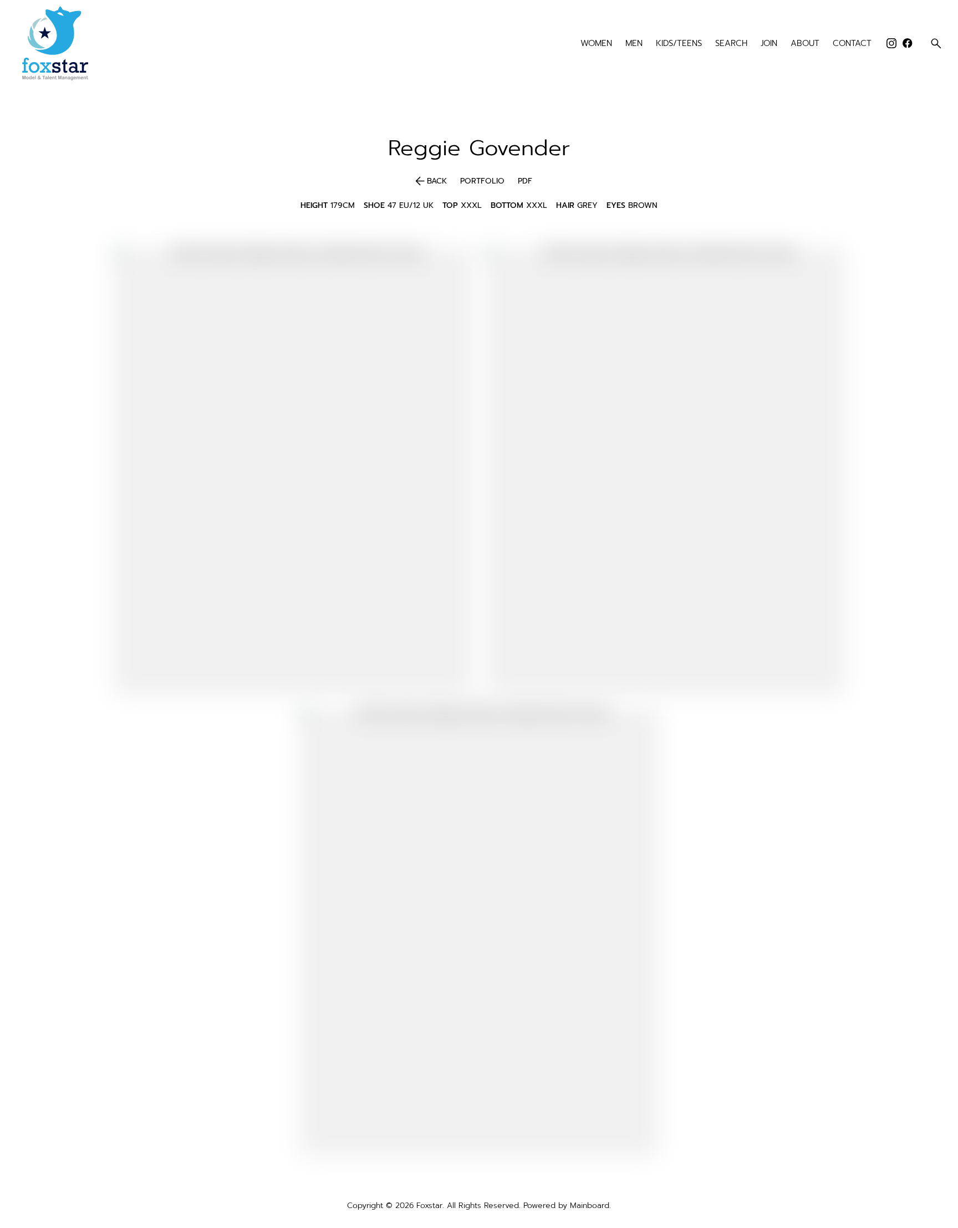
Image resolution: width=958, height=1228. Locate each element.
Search (731, 43)
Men (634, 43)
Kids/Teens (679, 43)
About (805, 43)
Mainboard (589, 1205)
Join (769, 43)
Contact (852, 43)
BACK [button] (430, 181)
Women (596, 43)
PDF (525, 181)
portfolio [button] (482, 181)
